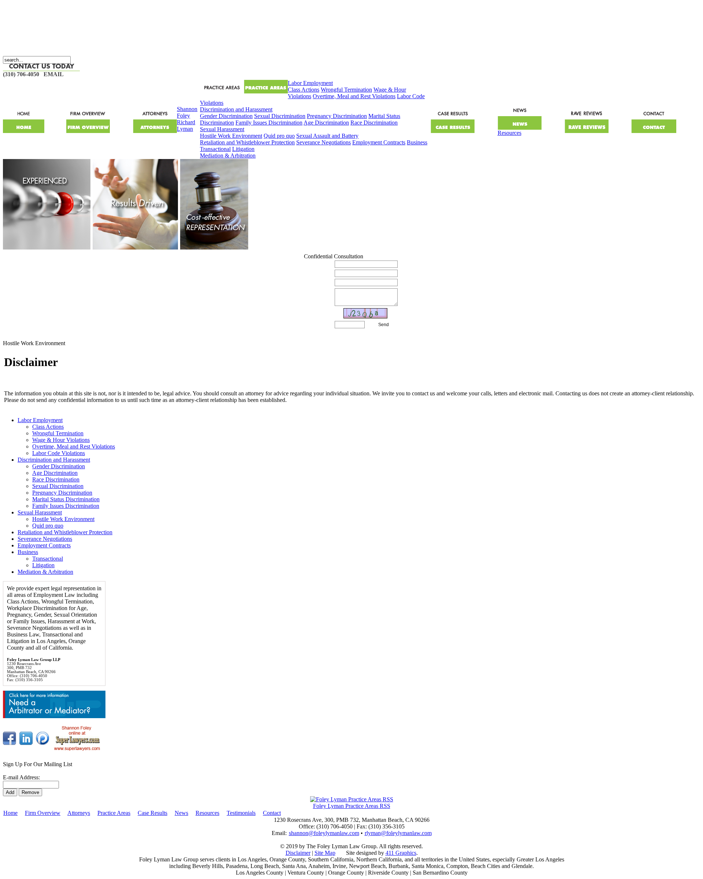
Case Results (152, 813)
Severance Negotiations (323, 142)
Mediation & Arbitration (228, 155)
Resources (509, 133)
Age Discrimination (326, 122)
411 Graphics (401, 853)
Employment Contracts (378, 142)
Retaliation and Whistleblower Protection (247, 142)
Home (10, 813)
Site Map (325, 853)
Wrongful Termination (346, 89)
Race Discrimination (374, 122)
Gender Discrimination (226, 116)
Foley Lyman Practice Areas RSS (351, 806)
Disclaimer (298, 853)
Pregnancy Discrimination (337, 116)
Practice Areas (113, 813)
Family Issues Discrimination (268, 122)
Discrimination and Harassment (236, 109)
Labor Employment (310, 83)
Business (417, 142)
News (181, 813)
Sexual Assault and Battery (327, 136)
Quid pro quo (279, 136)
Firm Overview (42, 813)
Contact (272, 813)
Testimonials (241, 813)
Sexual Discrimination (279, 116)
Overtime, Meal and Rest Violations (354, 96)
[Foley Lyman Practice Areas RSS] (351, 799)
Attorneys (78, 813)
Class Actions (303, 89)
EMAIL (54, 74)
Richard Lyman (186, 125)
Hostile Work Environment (231, 136)
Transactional (215, 149)
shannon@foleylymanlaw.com (324, 833)
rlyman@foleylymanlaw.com (398, 833)
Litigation (243, 149)
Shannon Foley (187, 112)
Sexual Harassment (222, 129)
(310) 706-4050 (21, 74)
